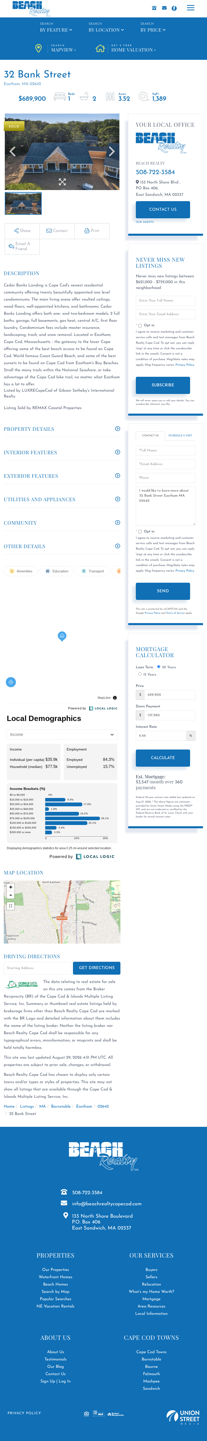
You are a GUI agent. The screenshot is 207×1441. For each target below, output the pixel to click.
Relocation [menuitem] (151, 1285)
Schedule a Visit (180, 435)
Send (163, 591)
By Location (104, 30)
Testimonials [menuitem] (55, 1359)
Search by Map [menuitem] (55, 1292)
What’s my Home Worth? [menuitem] (151, 1292)
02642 (103, 1107)
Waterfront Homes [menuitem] (55, 1277)
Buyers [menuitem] (151, 1270)
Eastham (84, 1107)
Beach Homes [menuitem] (55, 1285)
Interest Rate (146, 727)
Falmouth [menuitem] (151, 1374)
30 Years (169, 667)
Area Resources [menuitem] (151, 1306)
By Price (151, 30)
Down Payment (148, 706)
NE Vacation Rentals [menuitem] (55, 1306)
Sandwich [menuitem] (151, 1389)
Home (9, 1107)
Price (140, 686)
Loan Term (144, 667)
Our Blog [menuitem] (55, 1367)
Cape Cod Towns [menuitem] (151, 1352)
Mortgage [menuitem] (151, 1299)
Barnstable (61, 1107)
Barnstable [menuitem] (151, 1359)
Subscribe (163, 385)
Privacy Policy (184, 364)
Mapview (62, 49)
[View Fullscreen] (10, 906)
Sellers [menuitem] (152, 1277)
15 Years (149, 675)
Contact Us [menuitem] (55, 1374)
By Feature (54, 30)
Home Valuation (132, 49)
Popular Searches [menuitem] (55, 1299)
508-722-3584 (155, 172)
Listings (27, 1107)
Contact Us (163, 210)
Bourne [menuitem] (151, 1367)
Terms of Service (175, 613)
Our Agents (145, 222)
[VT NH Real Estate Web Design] (183, 1417)
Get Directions (97, 968)
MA (42, 1107)
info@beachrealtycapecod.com (107, 1204)
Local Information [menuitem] (151, 1314)
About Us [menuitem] (55, 1352)
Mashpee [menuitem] (151, 1381)
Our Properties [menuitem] (55, 1270)
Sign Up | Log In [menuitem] (55, 1381)
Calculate (163, 758)
